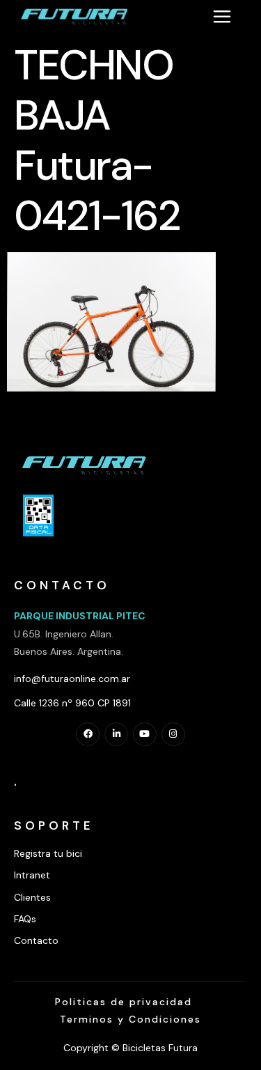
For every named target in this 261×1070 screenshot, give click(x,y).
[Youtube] (145, 734)
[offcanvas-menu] (222, 16)
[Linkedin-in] (116, 734)
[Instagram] (173, 734)
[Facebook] (88, 734)
